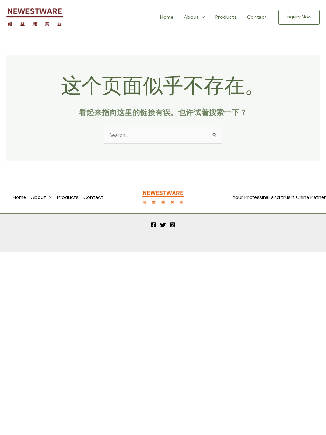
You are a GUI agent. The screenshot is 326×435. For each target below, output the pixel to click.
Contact (257, 17)
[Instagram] (172, 225)
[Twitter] (163, 225)
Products (226, 17)
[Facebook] (153, 225)
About (191, 17)
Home (167, 17)
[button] (202, 17)
